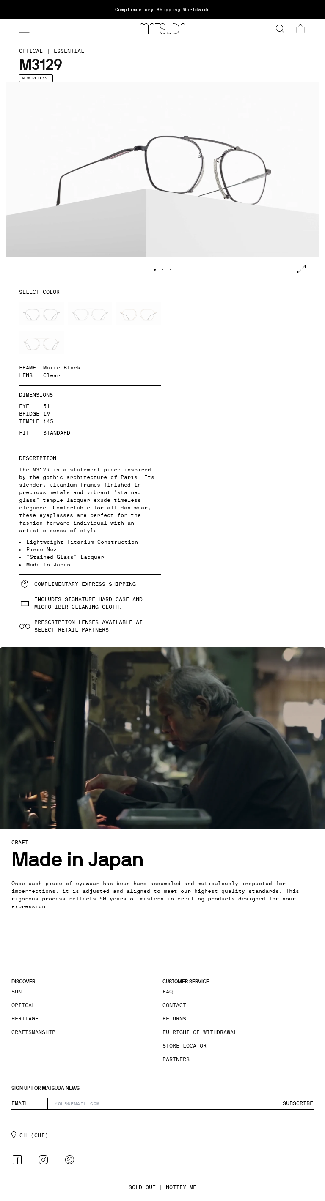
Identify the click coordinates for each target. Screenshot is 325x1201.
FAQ (167, 992)
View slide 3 (170, 269)
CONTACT (174, 1005)
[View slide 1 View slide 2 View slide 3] (162, 182)
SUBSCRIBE (298, 1103)
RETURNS (174, 1019)
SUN (16, 992)
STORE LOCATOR (184, 1046)
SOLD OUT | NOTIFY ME (162, 1187)
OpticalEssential (51, 51)
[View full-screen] (301, 269)
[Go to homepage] (162, 28)
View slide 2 (162, 269)
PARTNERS (176, 1059)
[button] (23, 28)
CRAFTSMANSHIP (33, 1032)
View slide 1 (155, 270)
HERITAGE (25, 1019)
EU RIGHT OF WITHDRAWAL (199, 1032)
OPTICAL (23, 1005)
